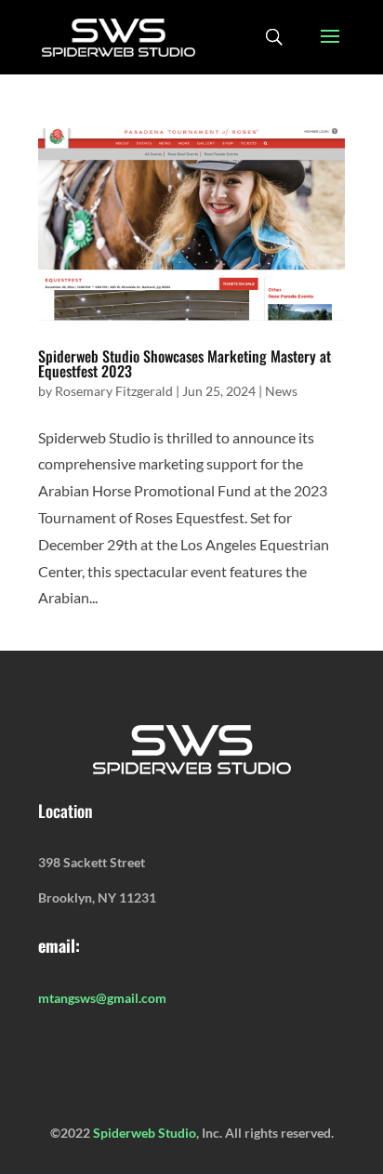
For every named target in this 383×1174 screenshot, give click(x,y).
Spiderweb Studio (144, 1133)
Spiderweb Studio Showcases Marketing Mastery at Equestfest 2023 (184, 363)
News (281, 391)
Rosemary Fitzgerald (114, 391)
